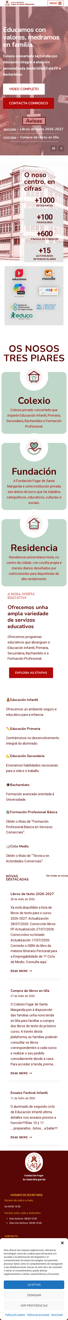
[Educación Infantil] (34, 707)
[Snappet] (48, 291)
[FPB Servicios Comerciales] (34, 822)
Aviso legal (57, 1314)
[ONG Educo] (21, 315)
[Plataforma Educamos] (19, 275)
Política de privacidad (38, 1314)
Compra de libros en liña (39, 137)
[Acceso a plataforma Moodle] (48, 275)
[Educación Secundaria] (34, 763)
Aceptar (34, 1285)
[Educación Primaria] (34, 736)
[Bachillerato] (34, 792)
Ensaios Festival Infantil (29, 1093)
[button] (62, 1243)
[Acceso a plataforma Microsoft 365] (19, 291)
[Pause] (54, 148)
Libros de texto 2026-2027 (41, 129)
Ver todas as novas (57, 875)
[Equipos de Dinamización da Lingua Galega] (21, 307)
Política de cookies (15, 1314)
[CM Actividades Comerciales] (34, 854)
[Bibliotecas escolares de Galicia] (46, 307)
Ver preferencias (34, 1306)
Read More (21, 971)
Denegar (34, 1295)
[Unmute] (61, 148)
